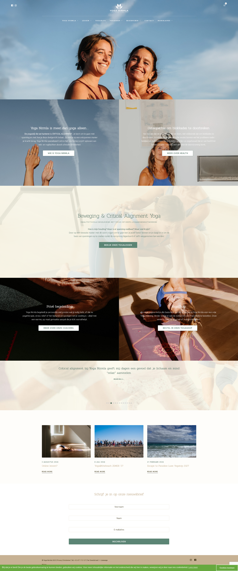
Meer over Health (177, 153)
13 (131, 403)
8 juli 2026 (100, 462)
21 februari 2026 (155, 462)
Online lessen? (49, 466)
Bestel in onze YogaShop (177, 328)
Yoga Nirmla (69, 21)
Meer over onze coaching (59, 328)
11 (127, 403)
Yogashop (115, 21)
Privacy (59, 560)
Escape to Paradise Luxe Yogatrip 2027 (168, 466)
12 (129, 403)
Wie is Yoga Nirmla (58, 153)
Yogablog (100, 21)
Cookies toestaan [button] (227, 568)
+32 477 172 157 (80, 560)
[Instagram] (16, 5)
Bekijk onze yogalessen (118, 245)
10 (125, 403)
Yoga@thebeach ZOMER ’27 (109, 466)
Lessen (85, 21)
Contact (149, 21)
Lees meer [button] (193, 567)
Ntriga (44, 564)
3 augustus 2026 (50, 462)
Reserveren (132, 21)
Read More (47, 471)
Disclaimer (66, 560)
